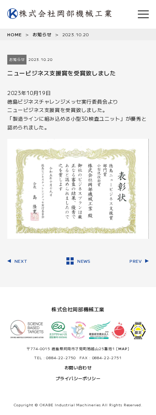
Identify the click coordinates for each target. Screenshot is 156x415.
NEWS (84, 261)
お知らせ (42, 34)
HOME (14, 34)
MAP (122, 348)
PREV (135, 261)
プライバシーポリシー (78, 378)
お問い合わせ (78, 367)
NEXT (21, 261)
